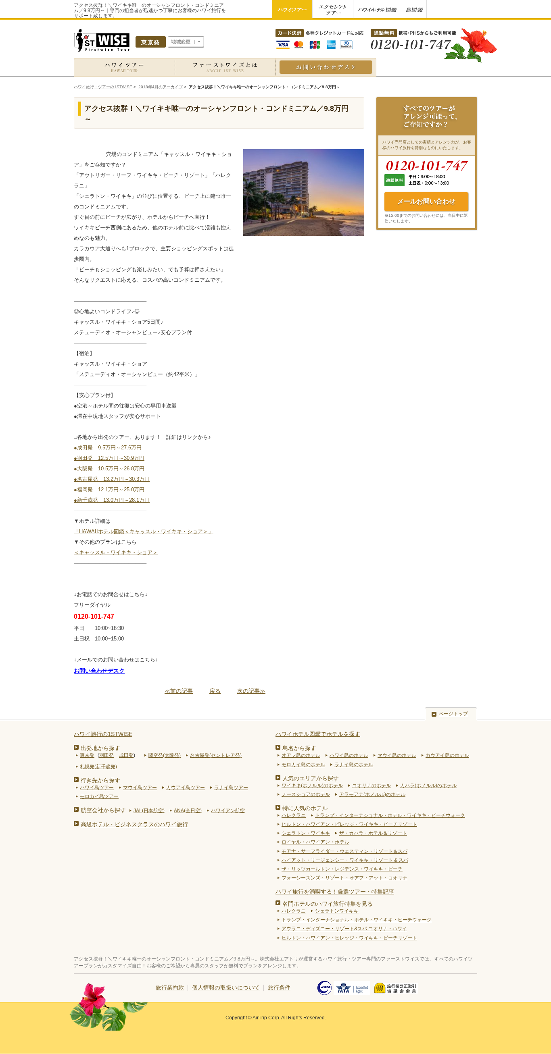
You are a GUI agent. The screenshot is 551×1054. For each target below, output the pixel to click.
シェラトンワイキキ (337, 911)
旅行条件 (279, 987)
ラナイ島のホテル (353, 764)
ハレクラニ (294, 815)
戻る (215, 691)
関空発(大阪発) (164, 755)
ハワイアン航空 (228, 810)
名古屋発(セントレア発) (216, 755)
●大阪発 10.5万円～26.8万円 (109, 469)
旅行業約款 (170, 987)
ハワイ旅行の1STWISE (103, 734)
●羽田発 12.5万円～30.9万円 (109, 458)
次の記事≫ (251, 691)
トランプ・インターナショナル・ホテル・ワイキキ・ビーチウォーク (390, 815)
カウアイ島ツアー (185, 787)
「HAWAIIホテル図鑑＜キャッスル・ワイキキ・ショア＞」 (143, 531)
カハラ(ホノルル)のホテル (428, 785)
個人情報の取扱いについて (226, 987)
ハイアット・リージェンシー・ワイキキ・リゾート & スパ (345, 860)
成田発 (126, 755)
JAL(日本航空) (149, 810)
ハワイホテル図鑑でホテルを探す (318, 734)
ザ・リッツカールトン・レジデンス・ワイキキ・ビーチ (342, 869)
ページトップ (453, 714)
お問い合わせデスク (99, 670)
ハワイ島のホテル (349, 755)
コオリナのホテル (371, 785)
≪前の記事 (179, 691)
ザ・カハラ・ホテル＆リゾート (373, 833)
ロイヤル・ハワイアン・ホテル (315, 842)
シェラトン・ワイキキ (306, 833)
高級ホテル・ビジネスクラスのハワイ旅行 (134, 824)
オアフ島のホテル (301, 755)
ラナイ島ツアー (231, 787)
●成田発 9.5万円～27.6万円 (108, 448)
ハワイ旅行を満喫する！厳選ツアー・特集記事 (335, 891)
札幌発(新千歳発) (98, 766)
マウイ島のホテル (397, 755)
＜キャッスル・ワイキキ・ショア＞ (116, 552)
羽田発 (106, 755)
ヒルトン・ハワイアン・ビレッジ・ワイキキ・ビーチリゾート (349, 824)
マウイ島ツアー (140, 787)
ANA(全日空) (188, 810)
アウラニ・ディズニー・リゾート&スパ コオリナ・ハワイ (344, 928)
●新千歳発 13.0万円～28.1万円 (112, 500)
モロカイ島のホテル (303, 764)
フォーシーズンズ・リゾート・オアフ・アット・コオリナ (344, 878)
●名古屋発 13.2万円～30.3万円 (112, 479)
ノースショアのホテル (306, 794)
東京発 (87, 755)
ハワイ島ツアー (97, 787)
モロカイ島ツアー (99, 796)
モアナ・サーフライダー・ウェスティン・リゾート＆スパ (344, 851)
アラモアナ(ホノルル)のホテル (372, 794)
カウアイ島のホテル (447, 755)
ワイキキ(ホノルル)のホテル (312, 785)
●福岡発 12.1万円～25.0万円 (109, 489)
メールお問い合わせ (426, 201)
